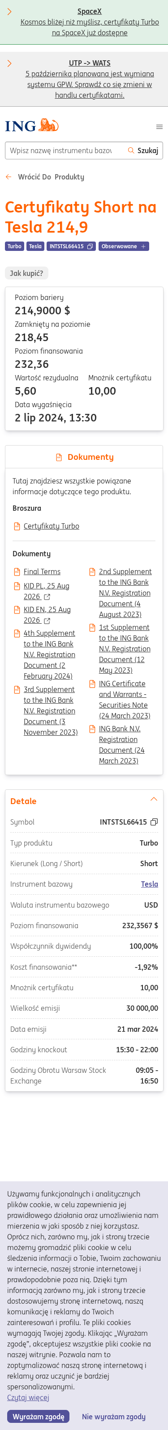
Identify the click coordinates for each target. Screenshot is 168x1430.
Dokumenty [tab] (88, 456)
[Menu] (159, 126)
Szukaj (148, 150)
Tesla (149, 884)
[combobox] (64, 150)
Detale (23, 800)
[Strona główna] (31, 126)
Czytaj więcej (28, 1397)
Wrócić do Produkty (50, 176)
